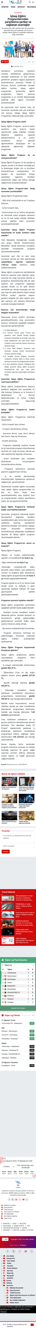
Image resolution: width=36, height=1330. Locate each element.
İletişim (9, 1283)
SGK (28, 1226)
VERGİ (13, 7)
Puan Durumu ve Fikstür (11, 1212)
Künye (9, 1280)
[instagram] (19, 1251)
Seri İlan (10, 1271)
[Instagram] (19, 1199)
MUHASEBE (7, 1226)
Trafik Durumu (8, 1210)
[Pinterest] (16, 1199)
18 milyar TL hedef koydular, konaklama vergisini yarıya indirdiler (9, 806)
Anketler (10, 1278)
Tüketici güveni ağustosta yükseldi (24, 822)
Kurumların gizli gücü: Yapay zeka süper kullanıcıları (25, 806)
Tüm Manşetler (9, 1214)
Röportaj (10, 1273)
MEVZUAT (21, 7)
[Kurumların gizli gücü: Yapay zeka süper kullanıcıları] (26, 798)
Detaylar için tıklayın (18, 1008)
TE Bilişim (23, 1245)
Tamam (3, 1312)
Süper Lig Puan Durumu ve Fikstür (22, 1295)
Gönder (5, 851)
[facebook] (7, 1251)
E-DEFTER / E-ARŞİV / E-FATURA (23, 1230)
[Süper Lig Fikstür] (33, 1015)
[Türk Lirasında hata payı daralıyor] (9, 815)
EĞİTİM (24, 1228)
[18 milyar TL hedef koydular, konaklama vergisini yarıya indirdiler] (9, 798)
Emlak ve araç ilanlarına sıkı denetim (9, 788)
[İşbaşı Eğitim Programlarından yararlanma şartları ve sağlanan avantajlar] (18, 48)
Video (9, 1263)
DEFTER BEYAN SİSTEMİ (11, 1228)
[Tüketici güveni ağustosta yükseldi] (26, 815)
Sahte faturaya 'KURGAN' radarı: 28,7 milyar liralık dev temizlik (26, 789)
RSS (6, 1239)
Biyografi (10, 1276)
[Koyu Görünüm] (33, 2)
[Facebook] (9, 1199)
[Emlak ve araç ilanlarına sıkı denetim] (9, 781)
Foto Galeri (11, 1261)
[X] (12, 1199)
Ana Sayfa (10, 1256)
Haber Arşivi (8, 1218)
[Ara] (30, 2)
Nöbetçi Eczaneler (10, 1205)
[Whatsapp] (27, 1199)
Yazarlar (10, 1266)
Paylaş (6, 61)
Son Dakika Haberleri (10, 1216)
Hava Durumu (8, 1207)
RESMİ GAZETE (19, 1226)
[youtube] (25, 1251)
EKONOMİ (18, 13)
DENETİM (4, 7)
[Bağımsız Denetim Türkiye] (15, 2)
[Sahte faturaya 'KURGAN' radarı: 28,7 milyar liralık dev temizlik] (26, 781)
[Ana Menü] (2, 2)
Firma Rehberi (12, 1268)
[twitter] (13, 1251)
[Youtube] (23, 1199)
